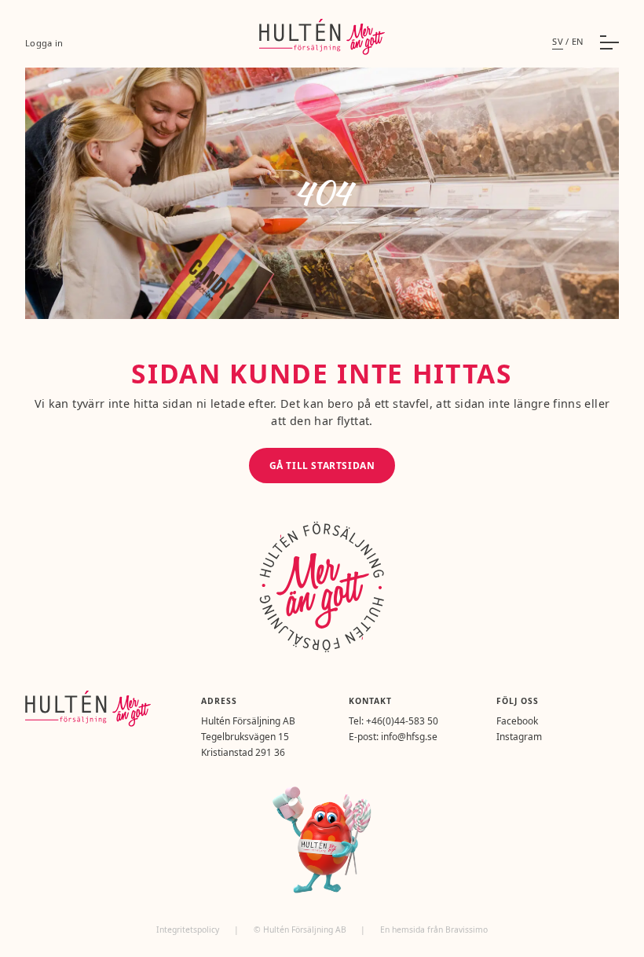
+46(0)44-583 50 (402, 721)
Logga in (44, 43)
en (578, 41)
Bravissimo (466, 929)
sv (557, 41)
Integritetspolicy (188, 929)
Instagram (519, 736)
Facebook (517, 721)
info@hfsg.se (409, 736)
